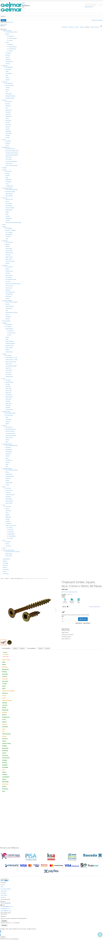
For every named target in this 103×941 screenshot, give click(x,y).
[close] (1, 0)
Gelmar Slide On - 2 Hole (11, 357)
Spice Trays (8, 124)
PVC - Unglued (9, 232)
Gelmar (7, 34)
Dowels (7, 269)
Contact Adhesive (12, 38)
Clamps (7, 484)
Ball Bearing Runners (11, 429)
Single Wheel (9, 179)
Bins (7, 108)
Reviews (22, 648)
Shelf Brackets (9, 474)
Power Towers (9, 259)
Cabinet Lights (9, 250)
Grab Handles (9, 73)
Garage (7, 480)
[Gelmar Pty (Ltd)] (11, 7)
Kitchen (7, 543)
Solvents (8, 456)
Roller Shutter (9, 555)
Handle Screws (9, 352)
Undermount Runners (11, 435)
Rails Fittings (9, 93)
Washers (8, 298)
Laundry (7, 87)
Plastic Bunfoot (9, 397)
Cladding (8, 143)
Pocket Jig (8, 521)
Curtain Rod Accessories (11, 161)
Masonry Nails (9, 275)
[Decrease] (63, 618)
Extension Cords (9, 252)
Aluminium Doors (10, 85)
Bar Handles (8, 326)
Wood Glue (11, 36)
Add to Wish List (79, 623)
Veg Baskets (8, 131)
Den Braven (8, 53)
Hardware (8, 407)
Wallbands (8, 478)
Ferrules (7, 173)
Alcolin (7, 42)
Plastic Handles (9, 347)
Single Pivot (8, 368)
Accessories (8, 69)
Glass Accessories (10, 306)
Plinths (7, 118)
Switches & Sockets (10, 261)
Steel (9, 335)
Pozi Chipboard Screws (11, 279)
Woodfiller (10, 44)
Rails (7, 91)
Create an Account (94, 27)
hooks (7, 214)
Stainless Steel (11, 333)
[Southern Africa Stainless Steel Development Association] (92, 857)
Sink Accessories (9, 501)
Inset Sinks (8, 492)
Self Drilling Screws (10, 292)
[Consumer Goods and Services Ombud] (10, 858)
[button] (56, 610)
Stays (7, 310)
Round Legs (8, 399)
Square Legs (8, 403)
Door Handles (9, 203)
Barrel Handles (9, 328)
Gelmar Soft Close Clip (11, 361)
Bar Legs (8, 384)
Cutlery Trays (9, 110)
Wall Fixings (8, 296)
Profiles (7, 89)
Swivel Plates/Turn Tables (11, 312)
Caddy (7, 71)
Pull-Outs (8, 122)
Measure (8, 515)
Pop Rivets (8, 290)
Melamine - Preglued (10, 230)
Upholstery (8, 316)
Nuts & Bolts (8, 277)
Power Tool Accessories (11, 525)
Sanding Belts (9, 449)
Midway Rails (9, 116)
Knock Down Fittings (10, 191)
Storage (7, 137)
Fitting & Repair (9, 376)
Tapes (7, 464)
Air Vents (8, 103)
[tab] (6, 648)
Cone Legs (8, 386)
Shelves (7, 472)
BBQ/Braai (8, 105)
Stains (7, 458)
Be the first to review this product (69, 592)
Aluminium (11, 330)
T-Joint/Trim (8, 236)
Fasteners (7, 578)
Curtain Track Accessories (12, 165)
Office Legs (8, 392)
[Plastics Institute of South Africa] (31, 861)
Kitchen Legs (9, 390)
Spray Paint (8, 453)
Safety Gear (8, 517)
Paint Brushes (9, 460)
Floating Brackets (10, 476)
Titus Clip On (9, 372)
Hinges (7, 212)
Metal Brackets (9, 193)
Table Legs (8, 405)
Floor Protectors (9, 409)
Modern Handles (9, 341)
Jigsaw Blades (11, 534)
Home (2, 578)
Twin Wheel (8, 181)
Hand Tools (8, 510)
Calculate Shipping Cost (94, 606)
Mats (7, 75)
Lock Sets (8, 216)
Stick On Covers (9, 285)
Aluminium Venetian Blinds (12, 150)
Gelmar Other (9, 363)
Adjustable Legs (9, 382)
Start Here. (10, 22)
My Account (65, 27)
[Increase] (63, 621)
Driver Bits (10, 529)
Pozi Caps (8, 281)
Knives (7, 513)
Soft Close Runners (10, 431)
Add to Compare (87, 623)
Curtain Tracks (9, 163)
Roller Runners (9, 437)
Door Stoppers (9, 205)
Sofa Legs (8, 401)
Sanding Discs (9, 451)
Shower (7, 77)
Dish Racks (8, 112)
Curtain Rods (9, 159)
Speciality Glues (9, 61)
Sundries (10, 40)
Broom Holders (9, 482)
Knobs (7, 339)
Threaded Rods (9, 294)
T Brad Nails (8, 419)
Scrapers (8, 462)
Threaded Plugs (9, 186)
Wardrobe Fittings (10, 98)
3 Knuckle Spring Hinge (11, 366)
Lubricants (8, 59)
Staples (7, 423)
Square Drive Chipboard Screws (13, 283)
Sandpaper (8, 447)
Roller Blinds (9, 157)
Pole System (8, 120)
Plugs (7, 177)
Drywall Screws (9, 271)
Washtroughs (9, 498)
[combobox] (93, 5)
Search (23, 2)
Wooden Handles (10, 345)
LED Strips (8, 254)
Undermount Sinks (10, 494)
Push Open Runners (10, 433)
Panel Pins (8, 421)
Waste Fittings (9, 503)
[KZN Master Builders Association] (72, 861)
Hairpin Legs (8, 388)
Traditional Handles (10, 343)
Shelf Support (9, 308)
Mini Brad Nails (9, 415)
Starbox (7, 439)
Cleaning (8, 135)
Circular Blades (12, 536)
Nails (7, 417)
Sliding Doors (9, 218)
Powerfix (8, 57)
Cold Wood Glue (12, 48)
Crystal (7, 337)
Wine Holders (9, 133)
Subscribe (4, 921)
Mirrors (7, 145)
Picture (7, 314)
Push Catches (9, 374)
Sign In (77, 27)
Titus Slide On (9, 370)
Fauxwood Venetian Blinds (12, 155)
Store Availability (6, 648)
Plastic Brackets (9, 195)
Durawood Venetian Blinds (12, 153)
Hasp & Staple (9, 210)
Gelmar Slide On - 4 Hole (11, 359)
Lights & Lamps (9, 257)
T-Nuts (7, 183)
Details (15, 648)
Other (7, 442)
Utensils (7, 129)
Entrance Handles (10, 207)
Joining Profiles (9, 234)
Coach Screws (9, 288)
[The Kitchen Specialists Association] (51, 861)
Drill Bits (10, 527)
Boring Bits (11, 532)
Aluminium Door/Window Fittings (13, 222)
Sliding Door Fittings (10, 96)
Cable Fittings (9, 248)
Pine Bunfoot (9, 394)
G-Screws (8, 273)
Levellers (8, 175)
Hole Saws (10, 538)
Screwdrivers (9, 523)
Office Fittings (9, 553)
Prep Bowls (8, 496)
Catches (7, 201)
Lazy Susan (8, 114)
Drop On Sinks (9, 490)
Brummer (8, 55)
